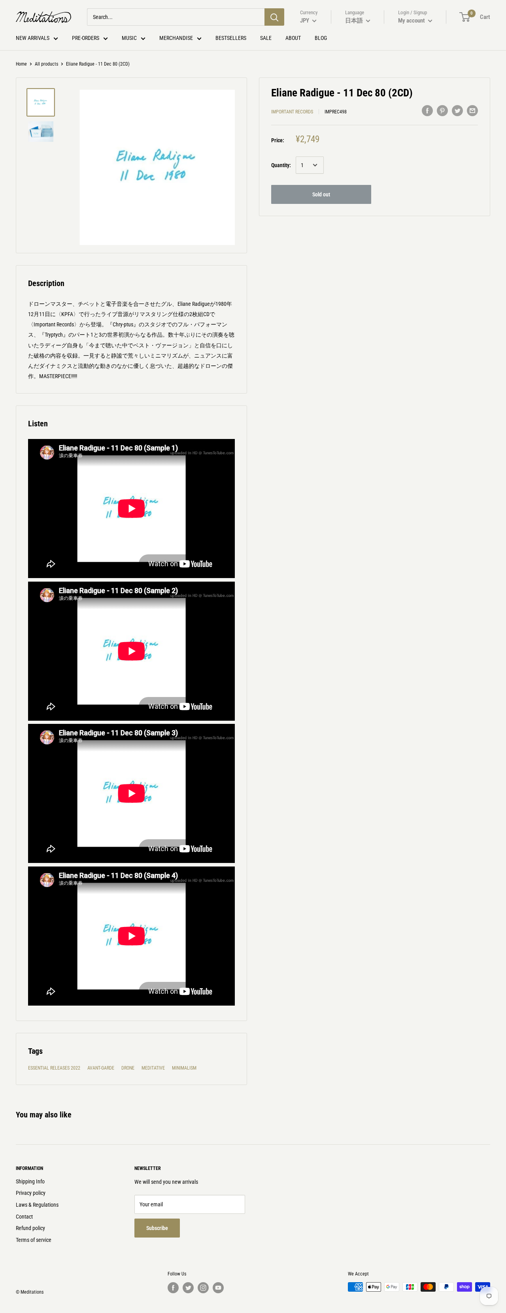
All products (46, 64)
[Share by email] (472, 110)
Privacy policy (30, 1193)
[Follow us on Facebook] (173, 1287)
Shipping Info (30, 1181)
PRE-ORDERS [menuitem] (85, 38)
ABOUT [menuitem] (293, 38)
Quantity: (281, 165)
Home (21, 64)
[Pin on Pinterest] (442, 110)
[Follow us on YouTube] (218, 1287)
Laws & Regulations (37, 1205)
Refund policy (30, 1228)
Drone (127, 1068)
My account (412, 20)
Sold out (321, 194)
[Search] (274, 17)
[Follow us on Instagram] (203, 1287)
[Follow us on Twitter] (188, 1287)
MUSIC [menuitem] (129, 38)
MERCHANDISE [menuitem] (176, 38)
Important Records (292, 112)
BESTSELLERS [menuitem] (230, 38)
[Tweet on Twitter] (457, 110)
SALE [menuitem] (266, 38)
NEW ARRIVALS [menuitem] (32, 38)
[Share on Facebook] (427, 110)
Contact (24, 1216)
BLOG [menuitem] (321, 38)
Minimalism (184, 1068)
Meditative (153, 1068)
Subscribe (157, 1228)
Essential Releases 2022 (54, 1068)
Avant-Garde (100, 1068)
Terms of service (33, 1240)
